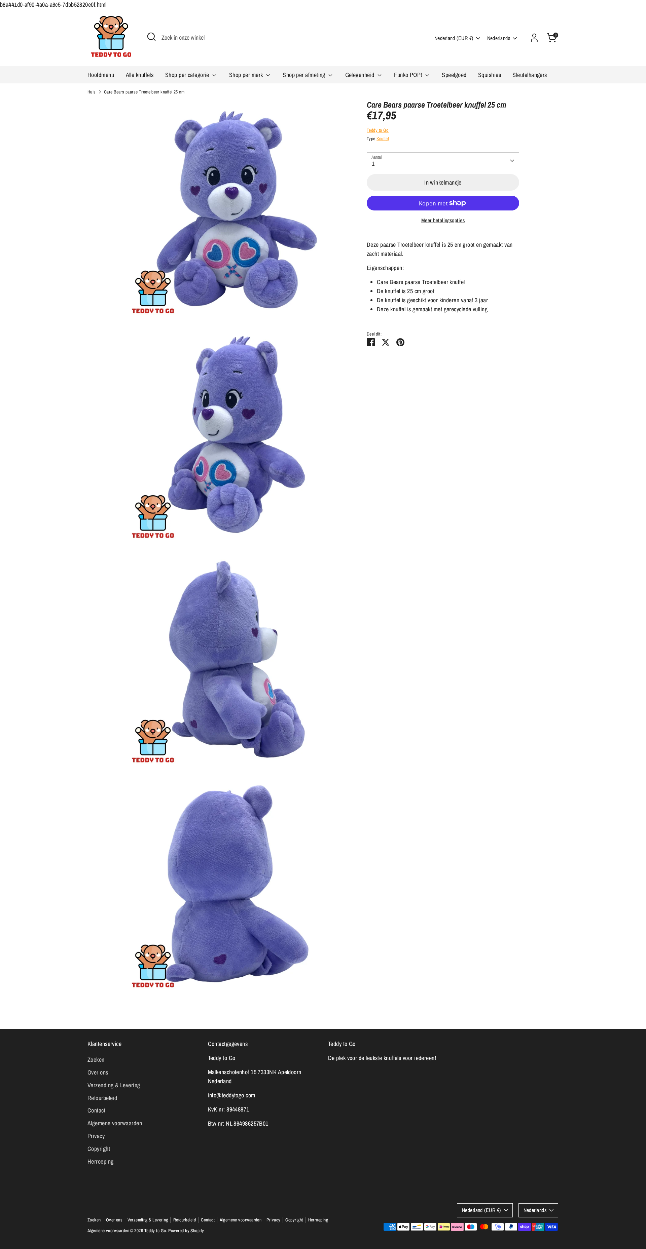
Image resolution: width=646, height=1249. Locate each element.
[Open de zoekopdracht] (151, 36)
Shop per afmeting (305, 75)
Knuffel (382, 138)
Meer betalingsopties (443, 220)
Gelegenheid (360, 75)
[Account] (534, 37)
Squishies (489, 75)
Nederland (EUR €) (453, 38)
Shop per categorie (188, 75)
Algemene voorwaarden (114, 1123)
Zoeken (96, 1059)
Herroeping (100, 1161)
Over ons (97, 1072)
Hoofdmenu (100, 75)
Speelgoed (454, 75)
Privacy (96, 1136)
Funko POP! (409, 75)
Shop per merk (246, 75)
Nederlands (498, 38)
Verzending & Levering (113, 1085)
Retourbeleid (102, 1098)
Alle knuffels (140, 75)
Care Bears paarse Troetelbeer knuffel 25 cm (144, 92)
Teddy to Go (378, 130)
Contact (96, 1110)
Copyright (98, 1148)
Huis (91, 92)
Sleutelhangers (529, 75)
